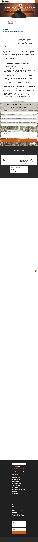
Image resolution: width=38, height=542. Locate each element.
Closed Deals (15, 487)
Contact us (14, 501)
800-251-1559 (17, 466)
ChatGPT (5, 31)
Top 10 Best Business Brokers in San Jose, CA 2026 (18, 170)
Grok (15, 31)
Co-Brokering (15, 493)
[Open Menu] (36, 1)
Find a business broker (18, 11)
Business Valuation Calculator (18, 489)
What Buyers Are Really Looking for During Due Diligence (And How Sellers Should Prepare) (26, 161)
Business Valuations (16, 483)
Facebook (13, 471)
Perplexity (10, 31)
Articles (19, 167)
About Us (14, 502)
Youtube (23, 471)
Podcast (14, 497)
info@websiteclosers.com (18, 468)
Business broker (6, 90)
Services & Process (16, 485)
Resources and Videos (16, 495)
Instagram (21, 471)
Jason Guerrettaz (13, 21)
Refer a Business (15, 481)
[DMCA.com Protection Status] (15, 474)
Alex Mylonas (12, 22)
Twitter (16, 471)
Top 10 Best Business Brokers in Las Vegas (9, 159)
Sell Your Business (16, 477)
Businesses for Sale (16, 479)
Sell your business (9, 11)
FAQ (13, 506)
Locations (14, 504)
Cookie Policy (32, 538)
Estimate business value (29, 11)
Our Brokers (14, 491)
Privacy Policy (27, 538)
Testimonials (15, 499)
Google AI (20, 31)
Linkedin (18, 471)
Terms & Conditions (21, 538)
